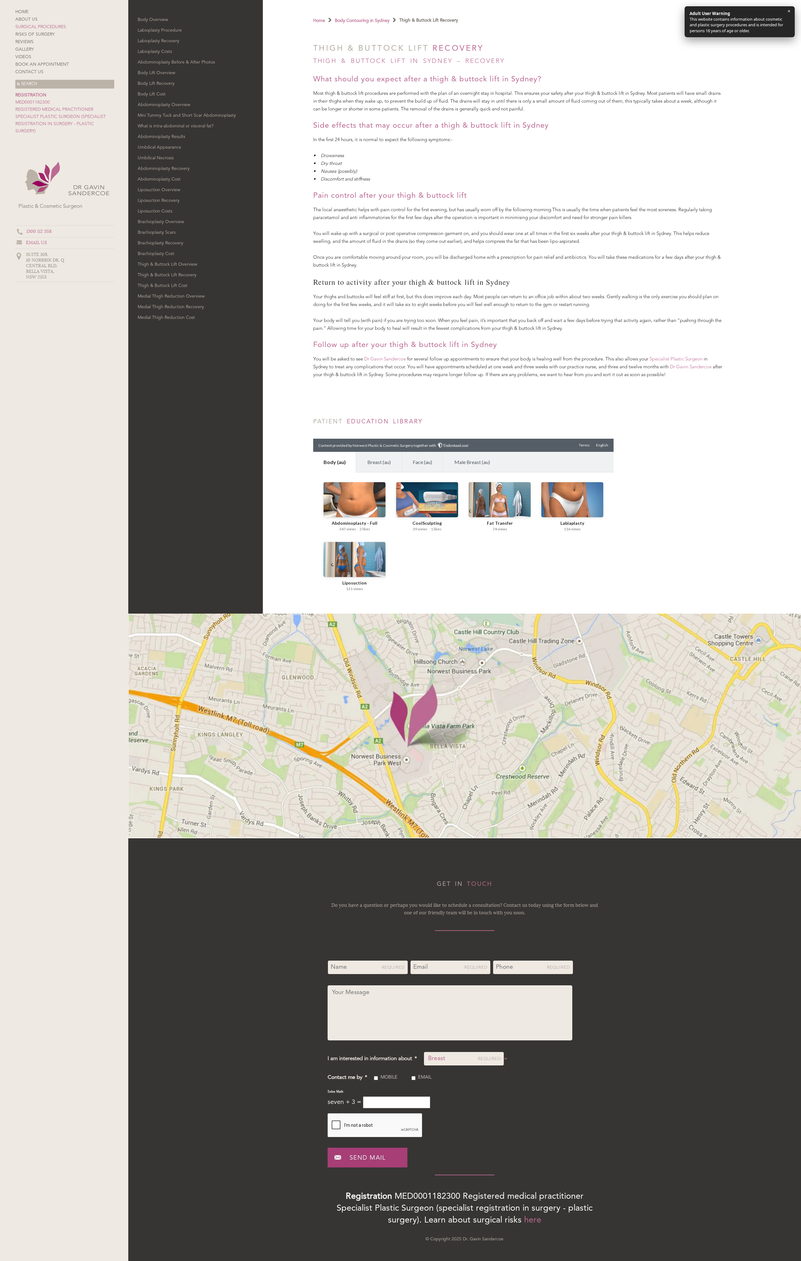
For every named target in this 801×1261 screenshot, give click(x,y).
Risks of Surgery (35, 34)
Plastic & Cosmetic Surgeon (50, 206)
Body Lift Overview (156, 73)
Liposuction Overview (159, 190)
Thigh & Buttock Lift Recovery (167, 275)
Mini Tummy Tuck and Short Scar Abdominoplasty (187, 115)
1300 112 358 (39, 231)
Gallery (24, 49)
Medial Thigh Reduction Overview (171, 296)
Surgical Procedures (40, 27)
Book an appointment (42, 64)
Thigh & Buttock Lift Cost (162, 285)
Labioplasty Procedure (160, 30)
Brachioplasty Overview (161, 222)
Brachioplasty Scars (157, 232)
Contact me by (347, 1077)
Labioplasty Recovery (158, 41)
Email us (36, 242)
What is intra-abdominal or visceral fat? (176, 126)
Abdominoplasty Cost (159, 179)
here (532, 1220)
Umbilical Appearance (159, 147)
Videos (23, 57)
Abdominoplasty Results (161, 137)
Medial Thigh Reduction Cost (166, 317)
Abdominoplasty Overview (164, 105)
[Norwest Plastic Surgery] (88, 197)
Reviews (24, 42)
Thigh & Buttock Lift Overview (167, 264)
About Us (26, 19)
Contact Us (29, 72)
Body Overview (153, 20)
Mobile (388, 1077)
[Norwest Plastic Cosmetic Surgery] (41, 197)
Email (424, 1077)
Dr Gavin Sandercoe (385, 359)
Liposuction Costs (155, 211)
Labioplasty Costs (155, 51)
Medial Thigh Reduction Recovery (171, 307)
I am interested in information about (372, 1058)
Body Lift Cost (152, 94)
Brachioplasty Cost (156, 254)
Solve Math (336, 1091)
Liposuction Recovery (159, 200)
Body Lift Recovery (156, 83)
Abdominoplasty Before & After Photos (176, 62)
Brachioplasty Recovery (160, 243)
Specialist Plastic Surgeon (676, 359)
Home (21, 12)
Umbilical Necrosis (156, 158)
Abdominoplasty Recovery (164, 168)
